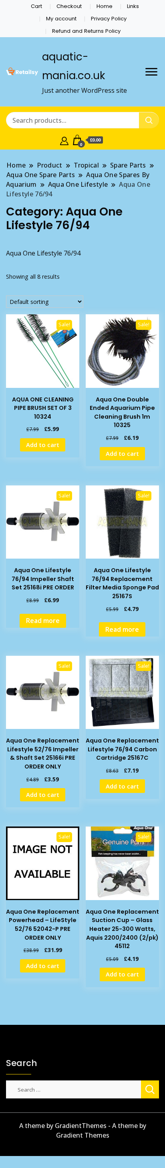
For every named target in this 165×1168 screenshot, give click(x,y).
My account (61, 18)
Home (105, 6)
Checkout (69, 6)
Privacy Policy (109, 18)
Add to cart (42, 445)
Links (133, 6)
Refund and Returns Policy (86, 31)
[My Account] (64, 140)
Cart (36, 6)
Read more (43, 620)
